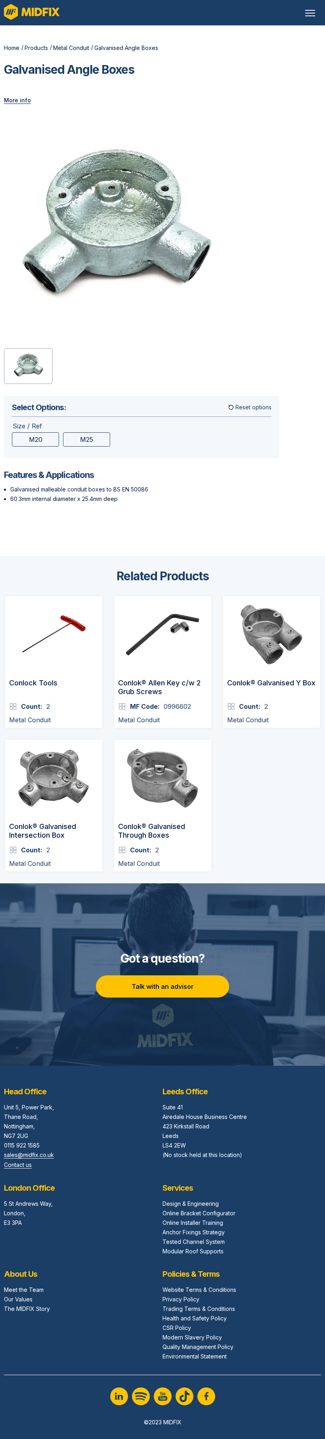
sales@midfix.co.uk (29, 1154)
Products (36, 47)
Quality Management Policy (197, 1346)
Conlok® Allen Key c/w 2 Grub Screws (159, 687)
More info (17, 100)
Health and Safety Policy (194, 1318)
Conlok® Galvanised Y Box (271, 683)
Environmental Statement (194, 1356)
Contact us (18, 1164)
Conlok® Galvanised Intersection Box (42, 831)
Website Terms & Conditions (199, 1289)
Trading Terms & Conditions (198, 1308)
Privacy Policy (180, 1299)
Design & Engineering (190, 1203)
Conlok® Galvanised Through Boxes (151, 831)
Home (11, 47)
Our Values (18, 1299)
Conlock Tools (33, 683)
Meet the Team (24, 1289)
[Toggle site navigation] (310, 13)
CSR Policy (176, 1327)
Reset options (253, 407)
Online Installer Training (192, 1222)
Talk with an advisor (163, 986)
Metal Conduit (71, 47)
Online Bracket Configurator (198, 1213)
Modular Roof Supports (193, 1251)
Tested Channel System (193, 1241)
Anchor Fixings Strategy (193, 1232)
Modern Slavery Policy (192, 1337)
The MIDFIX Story (27, 1308)
